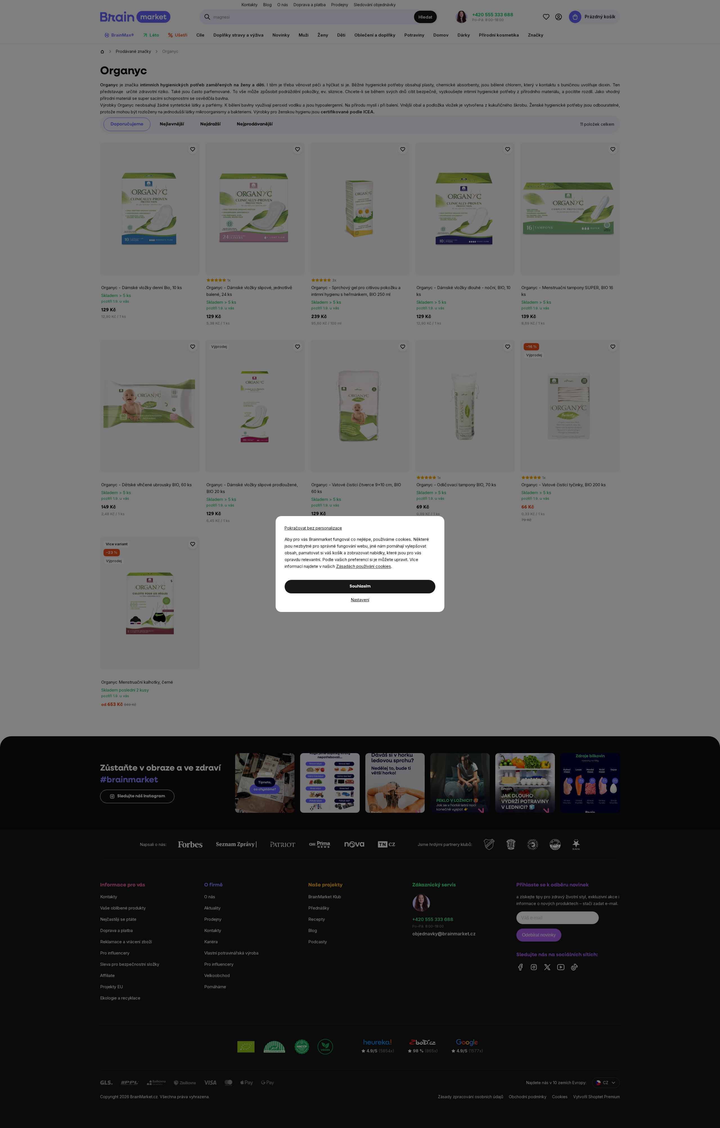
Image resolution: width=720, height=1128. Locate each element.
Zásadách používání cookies (363, 566)
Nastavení (360, 599)
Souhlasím (360, 586)
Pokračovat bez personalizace (313, 528)
